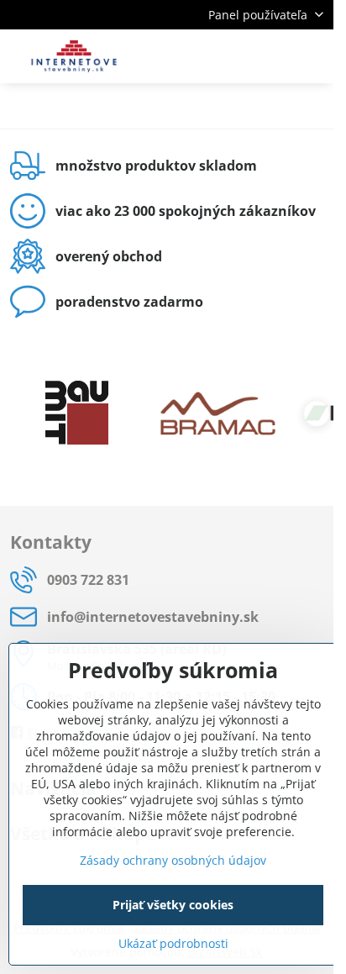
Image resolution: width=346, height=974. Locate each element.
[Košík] (273, 56)
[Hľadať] (232, 56)
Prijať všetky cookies (173, 905)
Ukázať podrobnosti (173, 943)
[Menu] (313, 56)
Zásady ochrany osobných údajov (173, 860)
